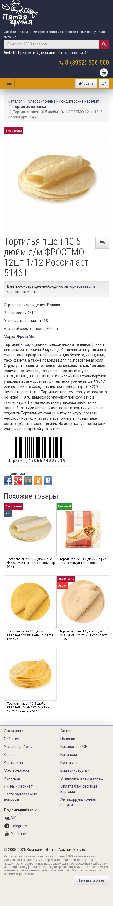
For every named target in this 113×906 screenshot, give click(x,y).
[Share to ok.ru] (38, 480)
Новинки (67, 739)
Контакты (68, 762)
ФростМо (25, 336)
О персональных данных (81, 778)
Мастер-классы (17, 770)
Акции (65, 731)
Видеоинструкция (76, 770)
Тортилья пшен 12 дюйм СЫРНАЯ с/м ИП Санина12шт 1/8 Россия (31, 635)
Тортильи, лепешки (29, 106)
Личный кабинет (18, 786)
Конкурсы (12, 778)
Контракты (13, 762)
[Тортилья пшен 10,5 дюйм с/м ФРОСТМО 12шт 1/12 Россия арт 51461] (56, 180)
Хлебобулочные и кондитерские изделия (63, 101)
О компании (14, 731)
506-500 (98, 62)
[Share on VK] (48, 480)
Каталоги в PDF (73, 747)
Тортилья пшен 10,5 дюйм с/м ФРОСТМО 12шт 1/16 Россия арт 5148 (31, 563)
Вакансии (68, 754)
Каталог (15, 101)
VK (13, 818)
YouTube (18, 834)
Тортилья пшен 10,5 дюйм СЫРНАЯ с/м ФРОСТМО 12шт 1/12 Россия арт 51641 (29, 707)
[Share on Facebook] (8, 480)
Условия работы (18, 747)
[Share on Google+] (18, 480)
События (11, 739)
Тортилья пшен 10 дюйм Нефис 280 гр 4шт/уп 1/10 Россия (83, 561)
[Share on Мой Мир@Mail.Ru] (28, 480)
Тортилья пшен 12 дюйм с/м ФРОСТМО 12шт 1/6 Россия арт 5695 (83, 635)
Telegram (19, 826)
